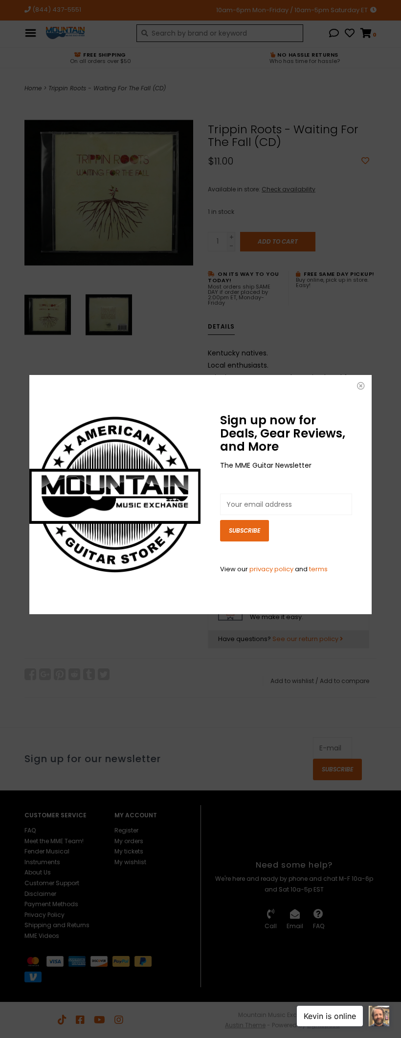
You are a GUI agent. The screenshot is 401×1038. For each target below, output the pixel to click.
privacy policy (271, 569)
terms (318, 569)
